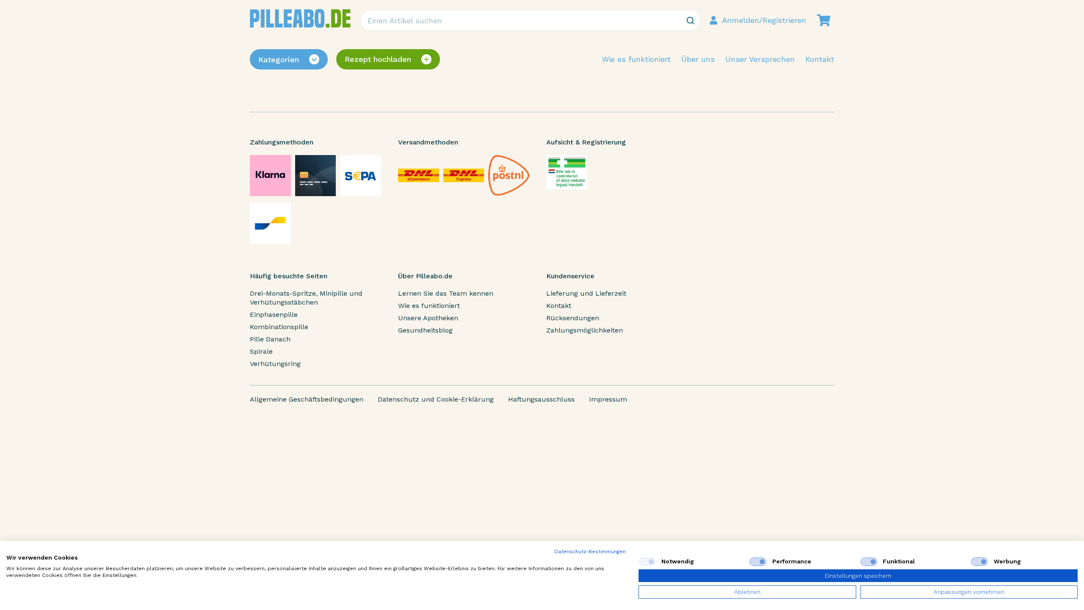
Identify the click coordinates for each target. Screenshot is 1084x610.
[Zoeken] (690, 20)
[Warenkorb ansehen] (823, 20)
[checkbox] (647, 561)
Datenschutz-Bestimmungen (590, 551)
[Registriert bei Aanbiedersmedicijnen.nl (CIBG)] (566, 172)
